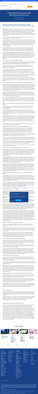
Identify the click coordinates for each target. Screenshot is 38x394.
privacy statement (17, 197)
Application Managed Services (4, 354)
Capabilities (11, 4)
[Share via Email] (21, 19)
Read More (34, 0)
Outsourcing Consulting (2, 366)
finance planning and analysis (9, 386)
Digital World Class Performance (18, 371)
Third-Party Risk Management (3, 373)
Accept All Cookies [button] (18, 200)
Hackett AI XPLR (18, 369)
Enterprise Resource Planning (19, 358)
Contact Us (29, 6)
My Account (32, 2)
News (4, 9)
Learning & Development (2, 364)
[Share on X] (17, 19)
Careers (22, 4)
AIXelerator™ (17, 367)
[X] (4, 383)
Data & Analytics (3, 360)
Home (1, 9)
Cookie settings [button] (13, 200)
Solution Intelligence (3, 368)
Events (32, 355)
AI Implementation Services (18, 353)
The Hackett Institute (19, 375)
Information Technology (10, 357)
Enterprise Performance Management (18, 356)
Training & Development (33, 364)
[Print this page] (22, 19)
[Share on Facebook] (19, 19)
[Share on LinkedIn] (15, 19)
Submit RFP (29, 4)
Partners (18, 4)
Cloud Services (3, 359)
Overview (32, 352)
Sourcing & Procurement (10, 360)
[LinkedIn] (2, 383)
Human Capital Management (18, 362)
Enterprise (24, 353)
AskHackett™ (17, 368)
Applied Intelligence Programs (3, 356)
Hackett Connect (18, 372)
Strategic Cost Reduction (3, 370)
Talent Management (3, 371)
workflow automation (26, 385)
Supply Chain (10, 361)
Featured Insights (25, 352)
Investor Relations (33, 353)
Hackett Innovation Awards (18, 374)
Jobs (31, 362)
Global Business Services (10, 354)
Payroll (9, 358)
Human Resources (10, 355)
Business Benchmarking (3, 358)
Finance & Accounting (11, 352)
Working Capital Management (3, 375)
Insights (15, 4)
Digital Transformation (4, 361)
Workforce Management (18, 364)
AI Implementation (3, 352)
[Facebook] (1, 383)
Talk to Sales (29, 2)
